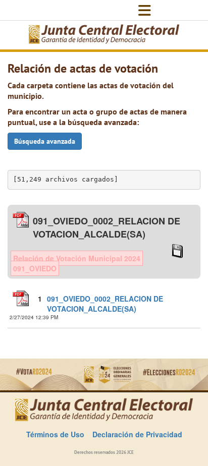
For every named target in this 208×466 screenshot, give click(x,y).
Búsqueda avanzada (44, 141)
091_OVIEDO (35, 268)
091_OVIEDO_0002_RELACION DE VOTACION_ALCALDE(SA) (105, 304)
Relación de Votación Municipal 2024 (76, 258)
